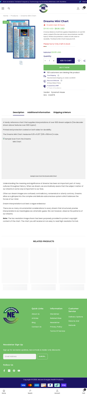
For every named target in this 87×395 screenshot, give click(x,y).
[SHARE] (83, 60)
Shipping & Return (62, 112)
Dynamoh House (58, 92)
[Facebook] (4, 370)
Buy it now (64, 67)
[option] (21, 39)
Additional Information (38, 112)
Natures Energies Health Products (50, 380)
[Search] (9, 8)
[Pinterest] (14, 370)
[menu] (3, 8)
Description (18, 112)
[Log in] (78, 8)
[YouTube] (18, 370)
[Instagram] (9, 370)
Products (14, 16)
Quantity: (47, 56)
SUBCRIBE (43, 356)
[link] (79, 60)
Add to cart (66, 60)
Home (5, 16)
